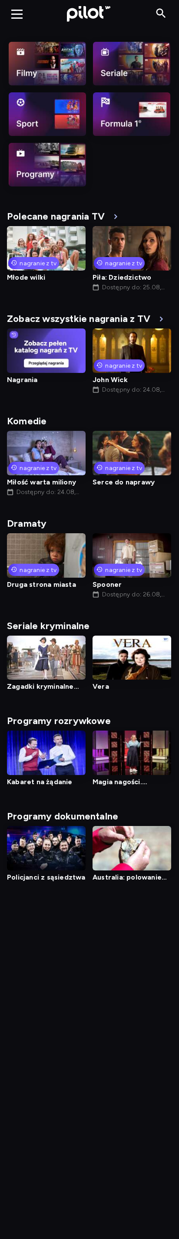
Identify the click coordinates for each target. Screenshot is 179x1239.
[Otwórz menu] (17, 14)
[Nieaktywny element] (47, 63)
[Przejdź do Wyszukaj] (160, 14)
